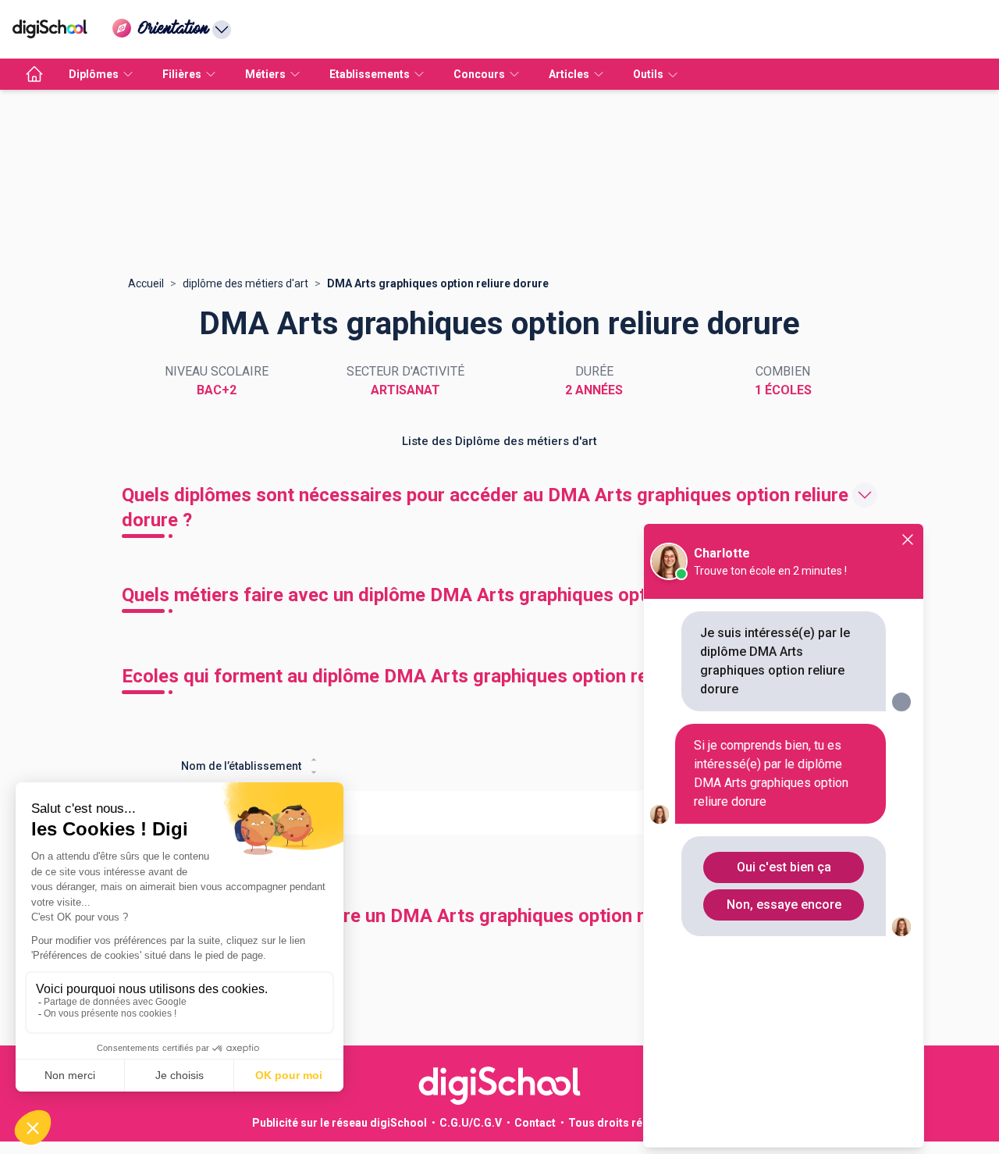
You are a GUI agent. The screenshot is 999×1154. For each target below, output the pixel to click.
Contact (535, 1123)
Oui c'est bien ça (784, 867)
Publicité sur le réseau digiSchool (339, 1123)
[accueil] (34, 74)
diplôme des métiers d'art (245, 283)
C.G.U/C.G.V (470, 1123)
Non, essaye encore (784, 904)
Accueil (146, 283)
